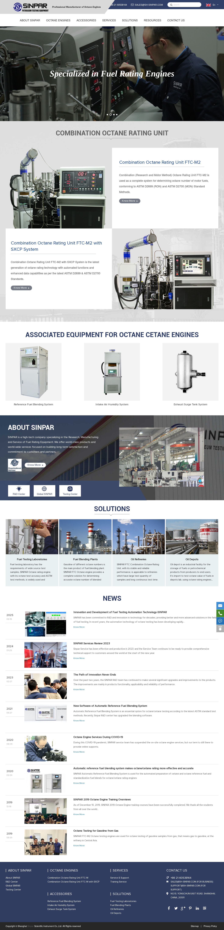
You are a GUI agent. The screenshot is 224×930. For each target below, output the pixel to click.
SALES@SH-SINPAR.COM (149, 4)
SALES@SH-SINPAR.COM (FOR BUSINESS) (192, 882)
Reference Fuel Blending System (33, 404)
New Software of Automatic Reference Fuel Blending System (110, 706)
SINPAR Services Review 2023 (91, 643)
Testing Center (70, 493)
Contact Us (176, 20)
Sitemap (195, 926)
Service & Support (119, 878)
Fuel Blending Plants (85, 559)
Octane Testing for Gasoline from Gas (95, 830)
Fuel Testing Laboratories (32, 559)
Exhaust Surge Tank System (190, 404)
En (214, 4)
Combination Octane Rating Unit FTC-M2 (160, 162)
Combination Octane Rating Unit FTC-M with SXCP (74, 882)
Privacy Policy (210, 926)
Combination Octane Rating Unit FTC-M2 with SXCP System (56, 246)
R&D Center (19, 493)
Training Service (118, 882)
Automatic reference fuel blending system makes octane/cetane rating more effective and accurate (133, 768)
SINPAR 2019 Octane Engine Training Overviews (102, 799)
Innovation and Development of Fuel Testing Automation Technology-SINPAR (120, 612)
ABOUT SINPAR (31, 427)
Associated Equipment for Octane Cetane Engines (112, 335)
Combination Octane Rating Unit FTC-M (68, 878)
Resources (152, 20)
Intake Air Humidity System (112, 404)
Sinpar (30, 926)
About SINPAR (30, 20)
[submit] (170, 4)
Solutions (130, 20)
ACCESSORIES (86, 20)
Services (109, 20)
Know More (129, 201)
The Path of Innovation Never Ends (94, 674)
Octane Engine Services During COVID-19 (98, 737)
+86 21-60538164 (118, 4)
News (112, 598)
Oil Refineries (138, 559)
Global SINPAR (44, 493)
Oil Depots (192, 559)
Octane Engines (58, 20)
